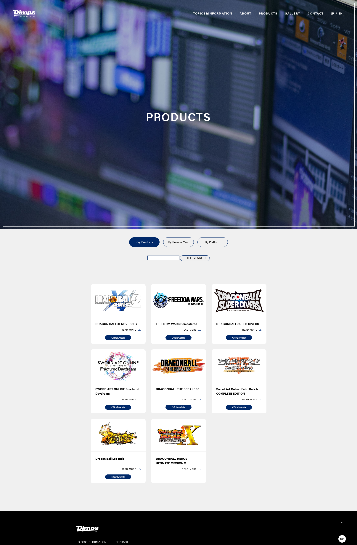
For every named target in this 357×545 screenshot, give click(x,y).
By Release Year (178, 242)
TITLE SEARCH (195, 258)
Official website (118, 337)
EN (340, 13)
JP (332, 13)
